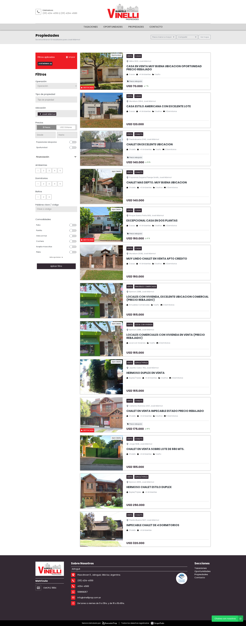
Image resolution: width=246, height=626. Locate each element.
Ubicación (40, 107)
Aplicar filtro (56, 266)
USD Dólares (66, 127)
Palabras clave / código (47, 204)
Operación (41, 81)
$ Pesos (46, 127)
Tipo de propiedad (45, 94)
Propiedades (136, 26)
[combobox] (56, 99)
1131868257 (82, 591)
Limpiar (72, 57)
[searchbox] (57, 99)
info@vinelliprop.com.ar (89, 597)
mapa (206, 37)
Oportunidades (113, 26)
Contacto (156, 26)
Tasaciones (91, 26)
